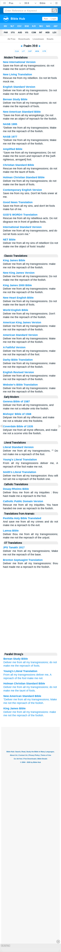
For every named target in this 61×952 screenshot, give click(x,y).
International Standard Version (22, 227)
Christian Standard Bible (18, 165)
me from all (20, 699)
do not (53, 662)
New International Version (19, 62)
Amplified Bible (12, 149)
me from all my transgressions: (30, 711)
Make (53, 699)
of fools (30, 690)
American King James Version (22, 322)
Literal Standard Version (18, 447)
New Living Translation (17, 74)
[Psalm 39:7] (3, 432)
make (30, 678)
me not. (38, 678)
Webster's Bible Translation (20, 384)
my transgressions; (37, 662)
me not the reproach (15, 703)
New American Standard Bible (22, 111)
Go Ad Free (5, 945)
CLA (17, 51)
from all (21, 662)
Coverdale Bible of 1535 (18, 426)
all (11, 674)
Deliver (7, 687)
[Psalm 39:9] (57, 432)
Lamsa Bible (11, 530)
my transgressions (24, 674)
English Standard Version (19, 86)
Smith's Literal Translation (19, 472)
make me (8, 665)
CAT (30, 51)
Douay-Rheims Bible (16, 488)
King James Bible (14, 260)
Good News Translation (18, 202)
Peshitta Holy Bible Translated (22, 518)
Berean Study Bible (15, 99)
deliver (39, 674)
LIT (23, 51)
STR (44, 51)
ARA (37, 51)
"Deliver (8, 699)
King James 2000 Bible (17, 285)
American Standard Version (20, 335)
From (6, 674)
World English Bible (15, 310)
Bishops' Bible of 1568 (17, 414)
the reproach (22, 665)
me (14, 687)
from (19, 687)
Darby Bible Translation (18, 359)
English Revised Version (18, 372)
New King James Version (18, 272)
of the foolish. (36, 703)
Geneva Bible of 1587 (16, 401)
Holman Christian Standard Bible (24, 177)
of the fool (20, 678)
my (28, 687)
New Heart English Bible (18, 297)
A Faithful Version (14, 347)
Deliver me (9, 662)
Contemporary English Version (22, 189)
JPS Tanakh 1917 (14, 547)
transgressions (39, 687)
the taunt (20, 690)
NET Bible (9, 239)
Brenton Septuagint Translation (23, 559)
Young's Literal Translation (20, 459)
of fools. (35, 665)
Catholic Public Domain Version (23, 501)
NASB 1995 (10, 124)
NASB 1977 (10, 136)
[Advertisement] (30, 628)
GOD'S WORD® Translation (20, 214)
